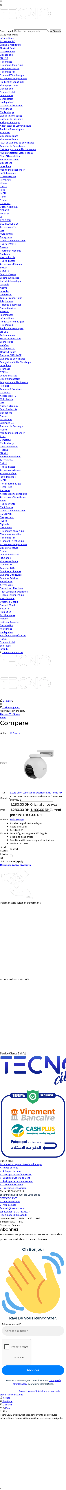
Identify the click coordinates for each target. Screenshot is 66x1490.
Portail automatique (10, 483)
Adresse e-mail (11, 1324)
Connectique (6, 342)
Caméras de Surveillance (12, 358)
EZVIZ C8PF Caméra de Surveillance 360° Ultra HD (36, 792)
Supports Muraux (9, 406)
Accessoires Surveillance (13, 497)
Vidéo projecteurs (9, 548)
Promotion (5, 612)
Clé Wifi (4, 453)
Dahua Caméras (8, 308)
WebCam (4, 345)
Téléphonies (6, 325)
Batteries (5, 490)
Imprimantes (6, 315)
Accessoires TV (8, 396)
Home (3, 717)
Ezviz (3, 436)
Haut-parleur (6, 632)
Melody (4, 618)
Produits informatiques (12, 321)
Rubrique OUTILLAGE (10, 355)
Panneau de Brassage (11, 426)
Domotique (6, 294)
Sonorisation (6, 625)
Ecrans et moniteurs (10, 338)
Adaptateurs (6, 301)
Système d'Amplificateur (13, 635)
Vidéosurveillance (9, 136)
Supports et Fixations (11, 588)
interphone (5, 365)
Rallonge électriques (10, 304)
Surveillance (6, 581)
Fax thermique (7, 615)
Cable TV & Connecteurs (12, 510)
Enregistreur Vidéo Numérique (15, 362)
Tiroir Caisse (6, 507)
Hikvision (4, 311)
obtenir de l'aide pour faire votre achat (20, 1194)
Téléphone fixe (8, 537)
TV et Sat (5, 203)
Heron (3, 500)
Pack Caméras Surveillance (14, 591)
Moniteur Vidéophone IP (12, 433)
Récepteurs (6, 487)
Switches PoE (7, 598)
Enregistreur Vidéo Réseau (14, 382)
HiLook (3, 429)
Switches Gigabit (9, 602)
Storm (3, 551)
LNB (2, 402)
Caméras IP (6, 564)
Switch (3, 463)
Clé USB (4, 332)
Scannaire (5, 369)
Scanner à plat (7, 642)
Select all (5, 856)
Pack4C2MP (6, 514)
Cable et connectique (11, 298)
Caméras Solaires (9, 578)
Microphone (6, 419)
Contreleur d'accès (9, 554)
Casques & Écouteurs (11, 389)
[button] (0, 1488)
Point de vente (7, 504)
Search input (6, 31)
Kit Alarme (5, 558)
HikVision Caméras (9, 622)
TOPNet (4, 372)
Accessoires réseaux (10, 470)
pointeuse (5, 645)
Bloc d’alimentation (10, 379)
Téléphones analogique (12, 531)
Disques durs (7, 517)
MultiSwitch (6, 399)
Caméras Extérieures (11, 575)
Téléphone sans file (10, 534)
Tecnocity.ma (26, 1391)
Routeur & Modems (10, 456)
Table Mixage (7, 443)
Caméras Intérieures (10, 571)
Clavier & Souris (8, 352)
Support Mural (7, 605)
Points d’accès (7, 466)
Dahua (3, 416)
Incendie (4, 649)
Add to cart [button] (17, 819)
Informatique (7, 38)
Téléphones (6, 527)
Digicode (4, 524)
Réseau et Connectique (12, 595)
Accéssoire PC (7, 348)
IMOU (3, 480)
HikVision (5, 386)
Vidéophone (6, 412)
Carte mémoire (7, 335)
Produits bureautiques (11, 328)
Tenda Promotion (9, 446)
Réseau (4, 247)
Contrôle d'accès (8, 375)
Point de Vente (8, 244)
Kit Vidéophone (8, 477)
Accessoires (6, 585)
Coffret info (6, 460)
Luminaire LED (7, 423)
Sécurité (4, 271)
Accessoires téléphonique (13, 494)
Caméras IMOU (7, 568)
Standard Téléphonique (12, 541)
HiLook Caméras (8, 473)
